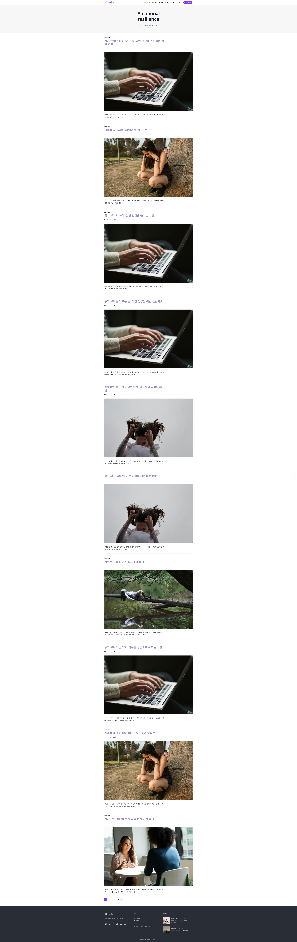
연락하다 (172, 2)
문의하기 (138, 918)
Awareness (107, 37)
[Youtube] (121, 924)
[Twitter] (110, 924)
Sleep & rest (174, 918)
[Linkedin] (125, 924)
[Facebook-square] (106, 924)
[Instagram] (113, 924)
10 (118, 899)
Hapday (106, 48)
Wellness (173, 928)
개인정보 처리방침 (138, 926)
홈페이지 (154, 2)
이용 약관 (147, 926)
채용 (166, 2)
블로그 (161, 2)
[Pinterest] (117, 924)
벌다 (178, 2)
